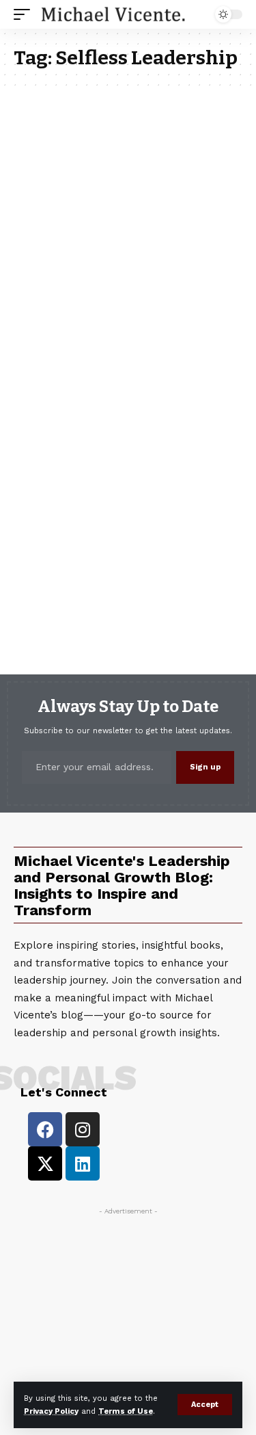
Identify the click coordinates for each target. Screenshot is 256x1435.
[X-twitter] (45, 1163)
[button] (204, 1404)
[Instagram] (83, 1129)
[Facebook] (45, 1129)
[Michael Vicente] (113, 14)
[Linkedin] (83, 1163)
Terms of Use (125, 1411)
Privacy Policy (51, 1411)
